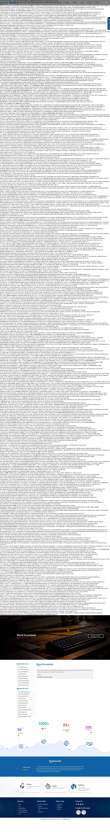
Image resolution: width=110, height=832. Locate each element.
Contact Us (93, 2)
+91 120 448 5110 (31, 786)
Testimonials (60, 804)
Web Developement (22, 810)
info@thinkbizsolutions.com (59, 788)
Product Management (43, 804)
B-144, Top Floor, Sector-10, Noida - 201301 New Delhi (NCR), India (84, 788)
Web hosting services (22, 714)
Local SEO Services (22, 673)
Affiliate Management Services (24, 716)
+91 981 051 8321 (104, 2)
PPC (19, 806)
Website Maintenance (43, 808)
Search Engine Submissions (23, 680)
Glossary (59, 809)
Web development (22, 707)
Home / (18, 637)
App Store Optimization (23, 676)
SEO (19, 814)
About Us (63, 2)
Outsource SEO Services (23, 685)
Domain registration (22, 712)
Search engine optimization (24, 691)
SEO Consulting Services (23, 671)
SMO (19, 804)
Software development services (25, 709)
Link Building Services (22, 667)
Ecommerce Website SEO (23, 682)
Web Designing (21, 808)
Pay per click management (23, 694)
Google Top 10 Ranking (23, 678)
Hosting (40, 806)
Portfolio (59, 805)
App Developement (22, 812)
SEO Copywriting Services (23, 669)
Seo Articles (59, 807)
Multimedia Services (22, 705)
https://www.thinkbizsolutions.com (55, 819)
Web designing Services (23, 703)
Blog (39, 810)
